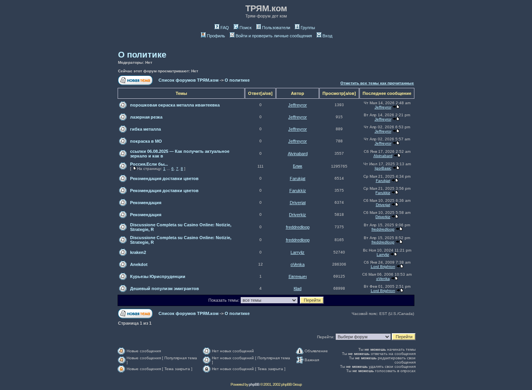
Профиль (216, 35)
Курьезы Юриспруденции (157, 276)
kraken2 (138, 252)
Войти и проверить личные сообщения (274, 35)
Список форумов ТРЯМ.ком (188, 80)
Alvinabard (298, 153)
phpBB (254, 384)
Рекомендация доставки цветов (164, 178)
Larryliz (298, 252)
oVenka (298, 264)
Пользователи (276, 27)
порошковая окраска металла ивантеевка (175, 105)
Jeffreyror (297, 105)
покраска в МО (146, 141)
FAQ (224, 27)
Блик (297, 166)
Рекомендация (145, 202)
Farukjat (297, 178)
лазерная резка (146, 117)
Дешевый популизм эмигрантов (164, 288)
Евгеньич (298, 276)
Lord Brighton (383, 266)
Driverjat (298, 202)
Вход (327, 35)
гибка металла (145, 129)
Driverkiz (297, 214)
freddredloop (298, 227)
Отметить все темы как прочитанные (377, 83)
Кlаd (297, 288)
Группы (308, 27)
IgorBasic (383, 168)
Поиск (246, 27)
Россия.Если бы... (149, 164)
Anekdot (139, 264)
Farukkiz (297, 190)
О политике (142, 54)
